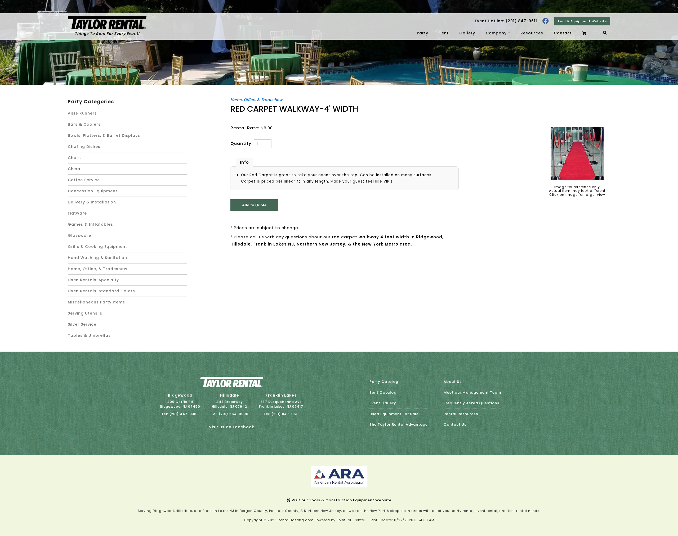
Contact (563, 33)
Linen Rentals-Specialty (93, 280)
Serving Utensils (85, 313)
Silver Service (82, 324)
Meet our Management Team (472, 392)
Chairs (75, 157)
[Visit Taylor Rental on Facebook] (545, 21)
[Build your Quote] (585, 33)
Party (422, 33)
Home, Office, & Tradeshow (97, 268)
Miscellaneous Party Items (96, 302)
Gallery (467, 33)
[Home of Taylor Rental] (231, 386)
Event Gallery (382, 403)
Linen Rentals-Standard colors (101, 291)
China (74, 168)
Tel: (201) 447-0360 (180, 414)
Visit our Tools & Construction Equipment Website (341, 500)
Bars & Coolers (84, 124)
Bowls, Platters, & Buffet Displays (104, 135)
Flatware (77, 213)
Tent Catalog (382, 392)
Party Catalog (383, 381)
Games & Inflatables (90, 224)
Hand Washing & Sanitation (97, 257)
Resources (531, 33)
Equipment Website (582, 21)
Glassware (79, 235)
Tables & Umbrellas (89, 335)
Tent (444, 33)
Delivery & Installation (92, 202)
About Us (453, 381)
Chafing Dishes (84, 146)
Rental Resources (461, 413)
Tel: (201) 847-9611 (281, 414)
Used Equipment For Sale (394, 413)
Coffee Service (84, 180)
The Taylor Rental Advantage (398, 424)
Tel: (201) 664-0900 (229, 414)
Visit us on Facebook (231, 427)
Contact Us (455, 424)
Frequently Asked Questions (471, 403)
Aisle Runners (82, 113)
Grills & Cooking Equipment (97, 246)
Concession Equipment (92, 191)
